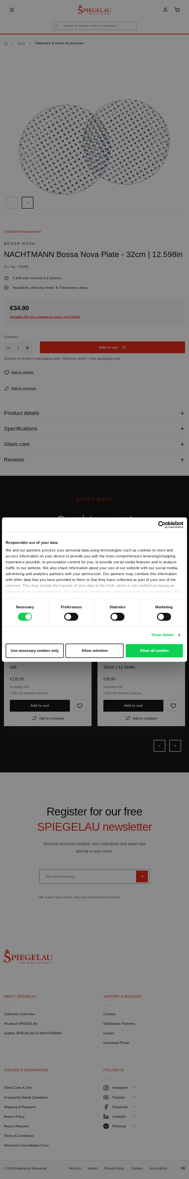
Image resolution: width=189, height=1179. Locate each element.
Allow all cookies (154, 650)
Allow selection (94, 650)
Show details (162, 635)
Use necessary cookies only (35, 650)
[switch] (71, 617)
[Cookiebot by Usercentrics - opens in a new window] (161, 524)
